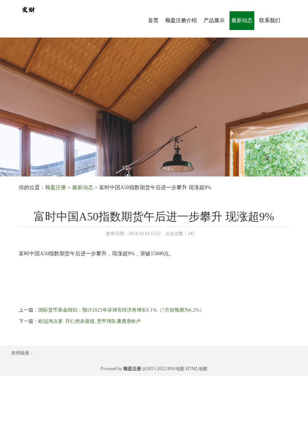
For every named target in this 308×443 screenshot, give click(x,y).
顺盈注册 (55, 187)
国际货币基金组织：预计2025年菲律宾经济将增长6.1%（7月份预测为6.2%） (121, 310)
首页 (153, 20)
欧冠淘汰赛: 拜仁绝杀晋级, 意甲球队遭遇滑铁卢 (89, 321)
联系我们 (269, 20)
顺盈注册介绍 (181, 20)
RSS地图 (175, 368)
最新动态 (241, 20)
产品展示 (214, 20)
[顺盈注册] (28, 9)
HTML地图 (196, 368)
